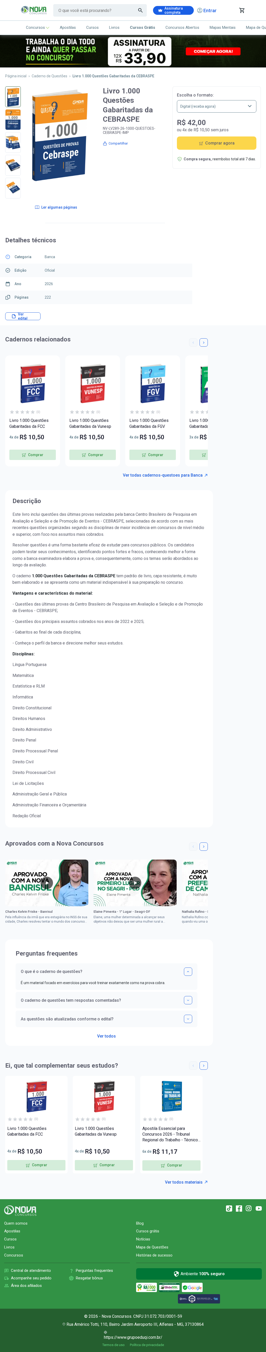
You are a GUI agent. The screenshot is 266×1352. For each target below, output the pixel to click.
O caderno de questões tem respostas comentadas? (71, 1000)
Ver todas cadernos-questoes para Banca (163, 475)
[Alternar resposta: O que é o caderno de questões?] (188, 971)
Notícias (143, 1239)
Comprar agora (220, 143)
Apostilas (68, 27)
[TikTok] (229, 1208)
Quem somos (16, 1223)
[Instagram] (249, 1208)
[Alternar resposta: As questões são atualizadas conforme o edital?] (188, 1019)
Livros (114, 27)
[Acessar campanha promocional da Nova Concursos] (133, 51)
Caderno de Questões (49, 76)
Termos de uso (113, 1345)
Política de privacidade (147, 1345)
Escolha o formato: (195, 95)
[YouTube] (259, 1208)
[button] (193, 342)
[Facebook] (239, 1208)
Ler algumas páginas (59, 207)
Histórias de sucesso (154, 1255)
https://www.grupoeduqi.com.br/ (133, 1337)
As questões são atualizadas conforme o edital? (67, 1019)
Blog (140, 1223)
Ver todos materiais (184, 1182)
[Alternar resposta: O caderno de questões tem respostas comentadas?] (188, 1000)
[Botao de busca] (140, 10)
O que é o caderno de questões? (51, 971)
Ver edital (23, 316)
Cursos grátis (147, 1231)
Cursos (92, 27)
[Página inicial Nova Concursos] (20, 1210)
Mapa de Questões (152, 1247)
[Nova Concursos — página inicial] (34, 10)
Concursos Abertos (182, 27)
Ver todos (106, 1034)
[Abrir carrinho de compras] (241, 10)
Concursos (35, 27)
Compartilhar (118, 143)
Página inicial (15, 76)
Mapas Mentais (223, 27)
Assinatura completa (173, 10)
